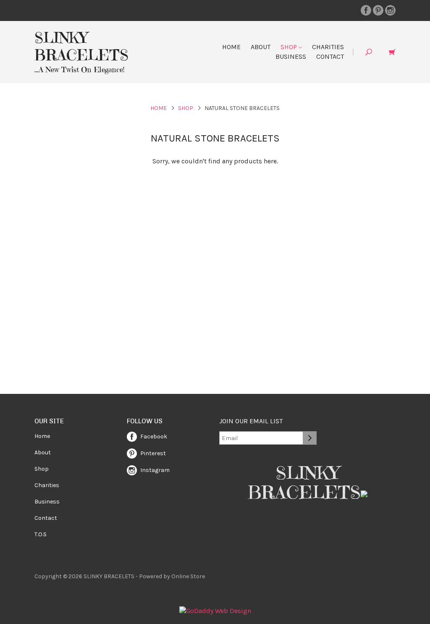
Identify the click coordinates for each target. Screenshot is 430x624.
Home (231, 47)
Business (290, 56)
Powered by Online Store (172, 576)
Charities (328, 47)
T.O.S (40, 534)
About (260, 47)
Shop (290, 47)
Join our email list (251, 421)
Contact (330, 56)
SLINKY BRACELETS (81, 46)
